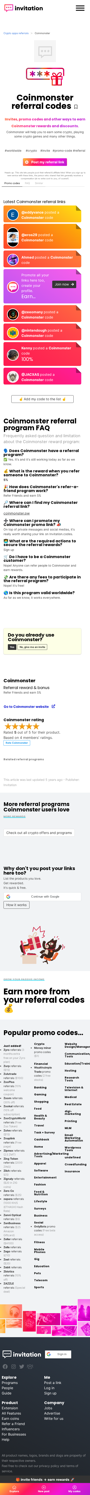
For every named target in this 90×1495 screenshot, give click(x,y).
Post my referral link (46, 162)
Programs (10, 1382)
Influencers (11, 1429)
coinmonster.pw (16, 513)
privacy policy (49, 1466)
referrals (14, 1122)
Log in (49, 1388)
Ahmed (28, 257)
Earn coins (10, 1418)
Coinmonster (33, 217)
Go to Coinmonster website (28, 707)
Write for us (53, 1418)
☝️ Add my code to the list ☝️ (42, 399)
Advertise (52, 1413)
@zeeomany (32, 312)
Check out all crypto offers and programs (39, 833)
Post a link (52, 1382)
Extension (10, 1408)
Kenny (27, 348)
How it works (16, 905)
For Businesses (14, 1434)
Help (5, 1439)
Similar (39, 183)
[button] (42, 896)
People (7, 1388)
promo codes (42, 1052)
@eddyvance (33, 212)
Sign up (50, 1393)
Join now (63, 284)
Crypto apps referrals (16, 33)
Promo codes (12, 183)
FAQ (27, 183)
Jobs (48, 1408)
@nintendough (34, 330)
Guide (6, 1393)
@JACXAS (30, 374)
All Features (11, 1413)
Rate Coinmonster (17, 742)
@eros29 (29, 235)
